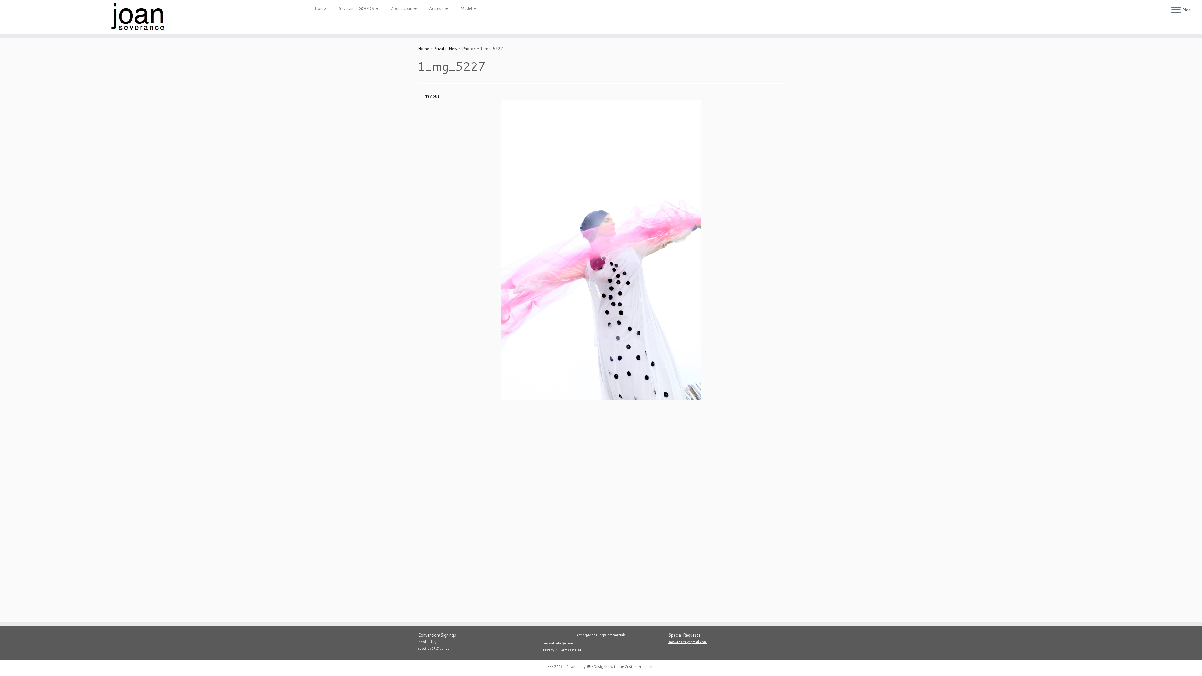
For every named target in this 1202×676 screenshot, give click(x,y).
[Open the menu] (1176, 10)
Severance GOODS (356, 8)
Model (466, 8)
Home (320, 8)
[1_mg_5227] (601, 249)
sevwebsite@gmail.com (562, 643)
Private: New (446, 48)
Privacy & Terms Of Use (562, 650)
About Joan (402, 8)
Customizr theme (638, 666)
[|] (138, 17)
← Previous (428, 96)
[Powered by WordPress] (589, 665)
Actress (437, 8)
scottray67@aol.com (435, 648)
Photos (469, 48)
